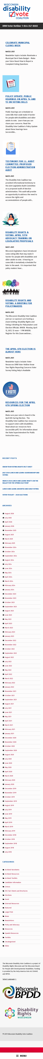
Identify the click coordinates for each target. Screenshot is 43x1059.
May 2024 (8, 573)
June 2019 (8, 814)
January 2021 (9, 734)
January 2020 (9, 784)
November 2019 (10, 793)
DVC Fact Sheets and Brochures (16, 891)
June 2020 (8, 763)
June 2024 (8, 568)
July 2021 (8, 708)
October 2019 (10, 797)
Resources (9, 929)
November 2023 (10, 598)
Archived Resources (12, 874)
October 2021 (10, 695)
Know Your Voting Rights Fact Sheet (17, 467)
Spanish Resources (12, 933)
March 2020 (9, 776)
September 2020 (11, 750)
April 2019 (8, 822)
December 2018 (10, 835)
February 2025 (10, 543)
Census (7, 887)
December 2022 (10, 640)
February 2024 (10, 585)
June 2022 (8, 666)
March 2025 (9, 539)
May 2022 (8, 670)
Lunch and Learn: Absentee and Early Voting (21, 489)
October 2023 (10, 602)
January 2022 (9, 687)
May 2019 (8, 818)
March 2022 (9, 679)
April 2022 (8, 674)
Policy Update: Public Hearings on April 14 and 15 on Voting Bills (21, 99)
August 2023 (9, 611)
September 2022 (11, 653)
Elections (8, 895)
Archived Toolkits (11, 878)
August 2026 (9, 513)
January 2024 (9, 590)
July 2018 (8, 852)
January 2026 (9, 526)
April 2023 (8, 623)
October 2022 (10, 649)
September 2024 (11, 556)
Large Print (9, 912)
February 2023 (10, 632)
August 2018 (9, 848)
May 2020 (8, 767)
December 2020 (10, 738)
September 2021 (11, 700)
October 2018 (10, 839)
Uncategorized (10, 942)
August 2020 (9, 755)
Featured (8, 908)
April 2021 (8, 721)
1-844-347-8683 (29, 26)
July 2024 (8, 564)
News (7, 916)
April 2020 (8, 772)
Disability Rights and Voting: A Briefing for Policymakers (19, 303)
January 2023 (9, 636)
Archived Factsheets (12, 870)
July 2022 (8, 662)
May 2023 (8, 619)
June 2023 (8, 615)
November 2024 (10, 547)
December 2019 (10, 788)
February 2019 (10, 831)
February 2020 (10, 780)
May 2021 (8, 717)
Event (7, 899)
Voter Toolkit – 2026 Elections (15, 495)
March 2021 (9, 725)
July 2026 (8, 518)
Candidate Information (13, 882)
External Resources (12, 904)
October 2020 (10, 746)
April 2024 (8, 577)
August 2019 (9, 805)
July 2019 (8, 810)
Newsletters (9, 920)
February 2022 (10, 683)
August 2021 (9, 704)
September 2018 (11, 843)
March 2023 (9, 628)
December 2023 (10, 594)
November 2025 (10, 530)
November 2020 (10, 742)
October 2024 (10, 552)
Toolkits (8, 937)
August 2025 (9, 535)
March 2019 (9, 827)
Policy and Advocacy (12, 925)
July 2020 (8, 759)
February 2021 (10, 729)
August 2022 (9, 657)
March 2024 (9, 581)
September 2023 (11, 607)
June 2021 (8, 712)
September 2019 (11, 801)
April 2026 (8, 522)
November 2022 (10, 645)
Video (7, 946)
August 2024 (9, 560)
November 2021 (10, 691)
